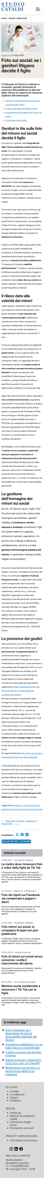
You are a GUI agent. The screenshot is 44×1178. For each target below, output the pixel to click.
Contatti (14, 1091)
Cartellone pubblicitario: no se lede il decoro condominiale (23, 1046)
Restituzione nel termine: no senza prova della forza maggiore (22, 1071)
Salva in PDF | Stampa (16, 841)
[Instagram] (11, 1149)
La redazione (17, 1094)
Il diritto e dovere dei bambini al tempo (23, 1054)
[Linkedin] (27, 835)
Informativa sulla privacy (24, 1140)
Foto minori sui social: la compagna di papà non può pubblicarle (19, 930)
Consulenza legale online (20, 1123)
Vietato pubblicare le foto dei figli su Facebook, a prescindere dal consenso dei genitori (20, 691)
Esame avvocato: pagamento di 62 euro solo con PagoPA (23, 1061)
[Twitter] (17, 835)
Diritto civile (22, 18)
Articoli (12, 18)
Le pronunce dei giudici (16, 120)
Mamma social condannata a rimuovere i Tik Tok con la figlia (20, 989)
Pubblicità (15, 1112)
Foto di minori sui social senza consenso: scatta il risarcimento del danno (21, 960)
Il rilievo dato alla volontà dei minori (21, 108)
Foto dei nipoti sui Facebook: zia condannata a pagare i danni (20, 898)
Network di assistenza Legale (22, 1117)
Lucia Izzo (6, 55)
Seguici (14, 1097)
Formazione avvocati (21, 1128)
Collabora (15, 1100)
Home (4, 18)
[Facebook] (22, 835)
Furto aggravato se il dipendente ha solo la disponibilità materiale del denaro (21, 1034)
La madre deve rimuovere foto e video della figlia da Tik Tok (21, 865)
